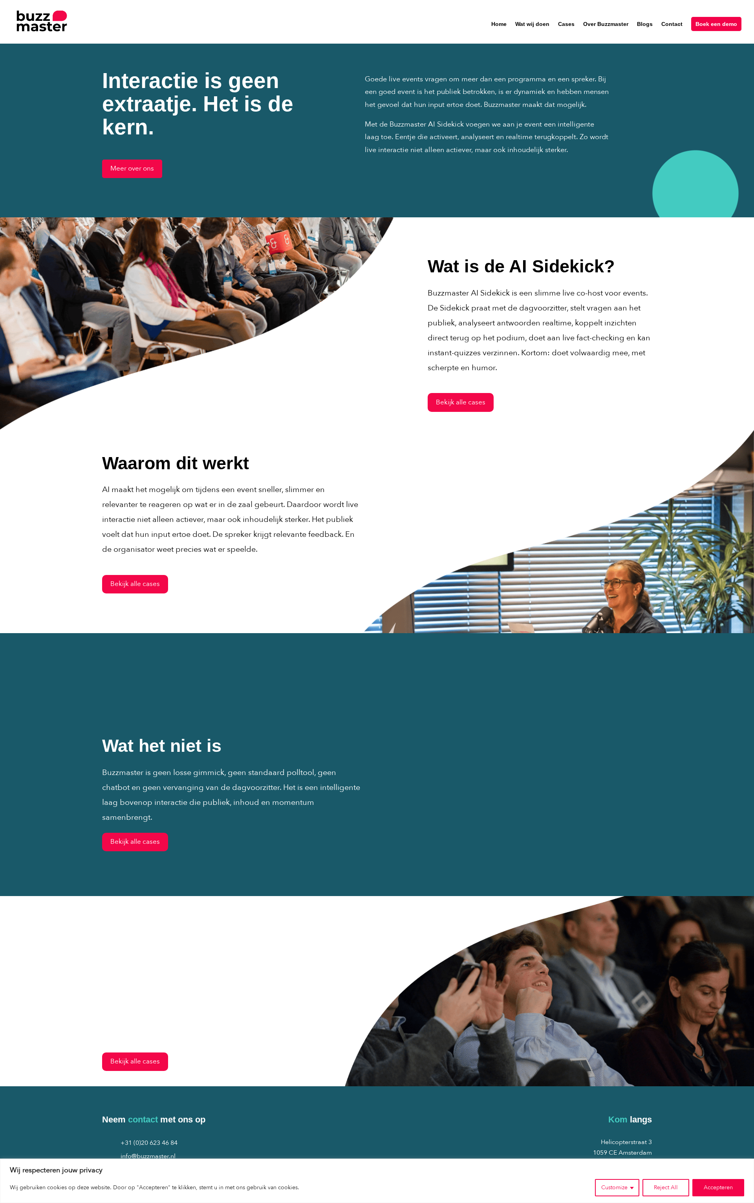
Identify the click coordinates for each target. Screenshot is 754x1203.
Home (499, 24)
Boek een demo (716, 24)
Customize (614, 1187)
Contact (672, 24)
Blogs (645, 24)
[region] (377, 1181)
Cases (566, 24)
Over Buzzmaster (605, 24)
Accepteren (718, 1187)
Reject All (666, 1187)
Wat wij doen (532, 24)
